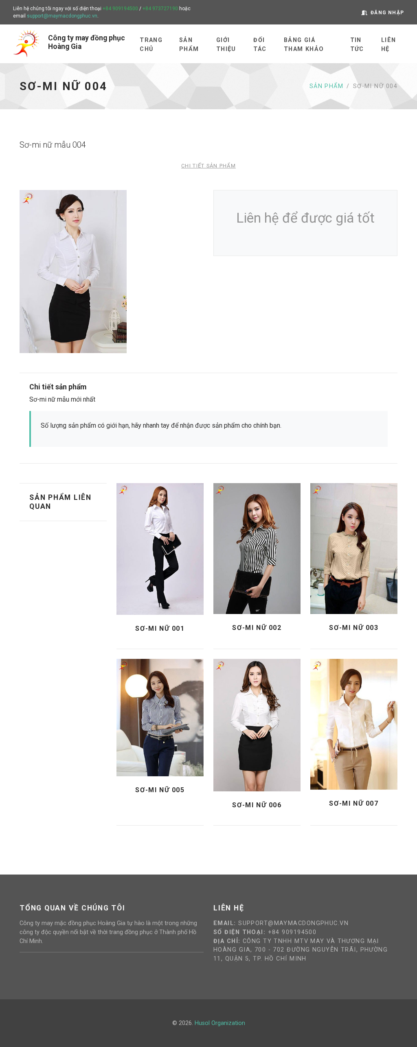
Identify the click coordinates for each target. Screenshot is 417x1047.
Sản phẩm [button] (189, 45)
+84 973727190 (160, 8)
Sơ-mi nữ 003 (353, 628)
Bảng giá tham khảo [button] (304, 45)
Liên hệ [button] (388, 45)
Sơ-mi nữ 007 (353, 803)
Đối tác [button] (259, 45)
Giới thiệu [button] (226, 45)
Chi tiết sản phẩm (208, 166)
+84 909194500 (120, 8)
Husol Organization (220, 1023)
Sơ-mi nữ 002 (256, 628)
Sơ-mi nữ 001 (159, 628)
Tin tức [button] (357, 45)
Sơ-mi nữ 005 (159, 790)
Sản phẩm (326, 86)
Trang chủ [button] (151, 45)
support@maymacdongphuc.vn (62, 16)
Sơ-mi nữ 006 (256, 805)
